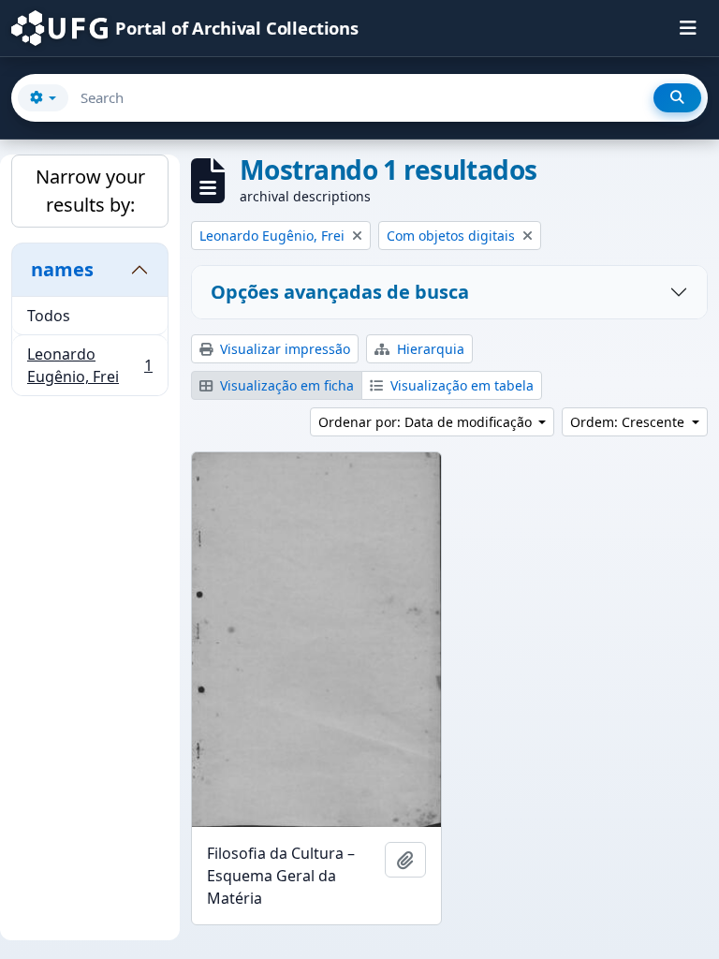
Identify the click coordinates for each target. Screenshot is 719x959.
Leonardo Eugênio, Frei (89, 365)
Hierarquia (428, 349)
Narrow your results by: (90, 190)
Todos (48, 315)
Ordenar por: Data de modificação (427, 422)
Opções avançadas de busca (340, 291)
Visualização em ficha (285, 385)
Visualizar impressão (283, 349)
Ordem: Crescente (629, 422)
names (62, 269)
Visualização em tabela (460, 385)
